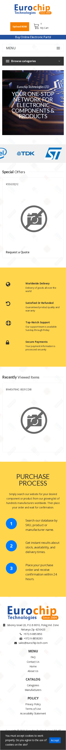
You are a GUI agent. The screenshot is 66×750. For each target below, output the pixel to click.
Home (33, 666)
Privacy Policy (33, 704)
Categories (33, 685)
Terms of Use (33, 709)
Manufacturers (33, 690)
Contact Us (33, 661)
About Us (33, 671)
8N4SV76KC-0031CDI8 (19, 389)
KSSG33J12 (12, 184)
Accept (55, 740)
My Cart (44, 27)
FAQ (33, 657)
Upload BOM (20, 26)
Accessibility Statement (33, 713)
